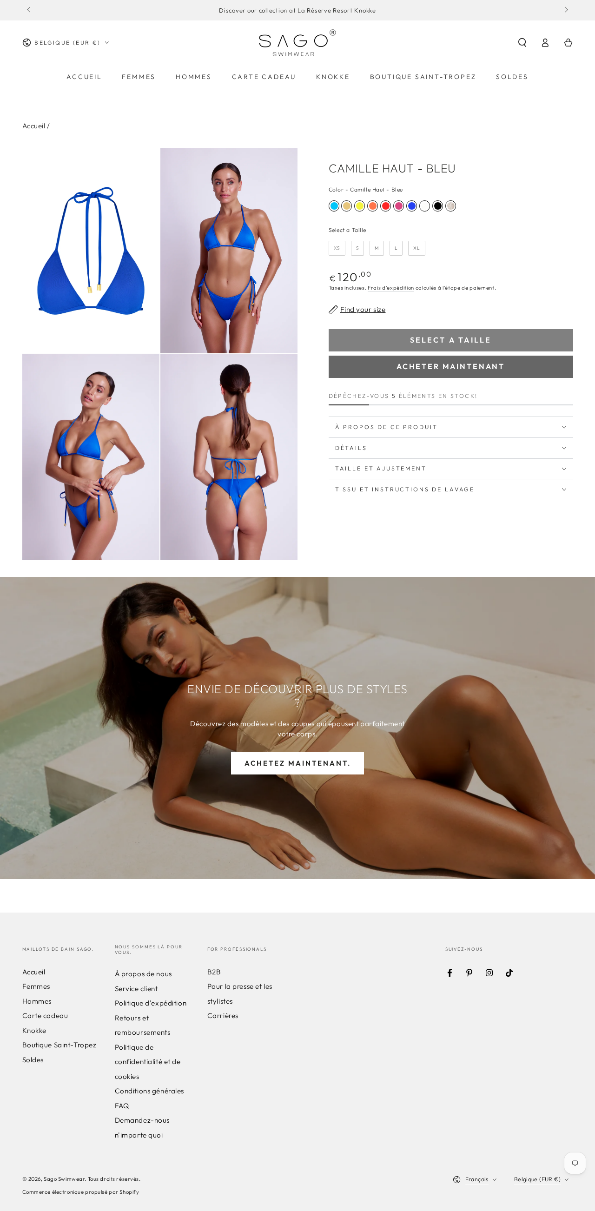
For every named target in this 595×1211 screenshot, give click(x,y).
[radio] (334, 206)
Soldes (33, 1059)
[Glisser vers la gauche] (29, 10)
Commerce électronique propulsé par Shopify (80, 1192)
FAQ (122, 1105)
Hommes (37, 1001)
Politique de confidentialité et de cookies (148, 1062)
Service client (136, 988)
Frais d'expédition (391, 288)
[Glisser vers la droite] (565, 10)
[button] (522, 43)
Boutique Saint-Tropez (59, 1044)
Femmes (36, 986)
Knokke (34, 1030)
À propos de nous (143, 973)
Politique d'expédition (151, 1003)
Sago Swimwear (64, 1179)
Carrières (222, 1015)
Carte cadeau (45, 1015)
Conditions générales (149, 1090)
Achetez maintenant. (298, 763)
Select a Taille (348, 229)
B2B (214, 971)
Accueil (34, 125)
